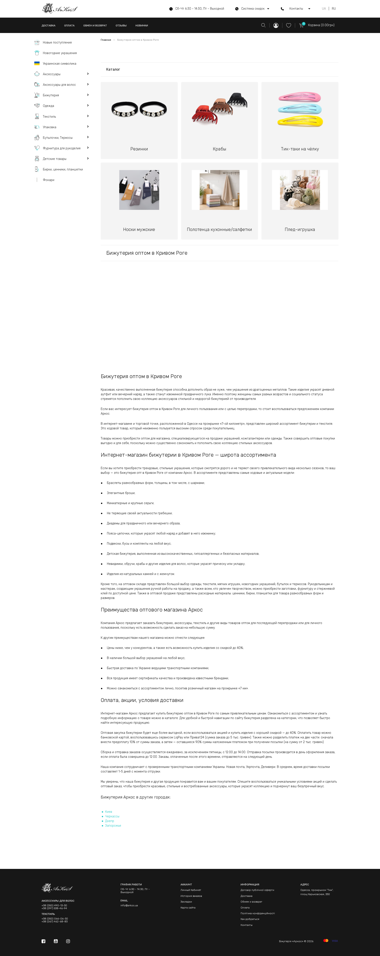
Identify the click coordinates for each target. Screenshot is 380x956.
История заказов (191, 895)
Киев (108, 812)
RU (334, 9)
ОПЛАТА (69, 25)
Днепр (109, 821)
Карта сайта (188, 907)
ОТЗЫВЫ (121, 25)
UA (324, 9)
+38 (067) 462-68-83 (55, 921)
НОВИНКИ (141, 25)
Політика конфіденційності (258, 913)
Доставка (246, 895)
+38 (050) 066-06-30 (55, 918)
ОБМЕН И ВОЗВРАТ (95, 25)
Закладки (186, 901)
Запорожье (113, 826)
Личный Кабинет (191, 890)
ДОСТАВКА (48, 25)
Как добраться (250, 919)
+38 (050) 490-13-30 (54, 905)
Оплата (245, 907)
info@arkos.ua (129, 905)
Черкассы (112, 816)
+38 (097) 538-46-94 (54, 908)
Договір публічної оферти (257, 890)
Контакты (246, 925)
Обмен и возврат (251, 901)
